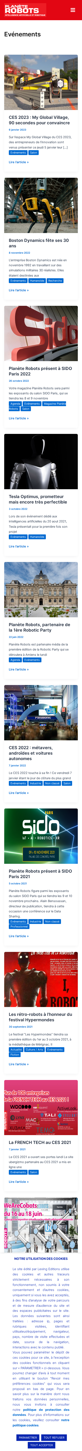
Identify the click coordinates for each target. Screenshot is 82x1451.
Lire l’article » (19, 162)
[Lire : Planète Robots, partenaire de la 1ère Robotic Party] (41, 589)
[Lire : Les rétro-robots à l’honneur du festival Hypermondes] (41, 979)
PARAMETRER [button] (28, 1437)
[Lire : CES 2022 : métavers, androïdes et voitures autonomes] (41, 712)
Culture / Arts (34, 1049)
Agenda (15, 403)
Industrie (35, 783)
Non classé (52, 783)
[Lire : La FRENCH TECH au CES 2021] (41, 1107)
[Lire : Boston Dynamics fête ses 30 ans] (41, 205)
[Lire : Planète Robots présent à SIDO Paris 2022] (41, 333)
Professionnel (19, 926)
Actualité (16, 1049)
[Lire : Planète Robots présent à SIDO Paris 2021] (41, 836)
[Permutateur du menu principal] (73, 10)
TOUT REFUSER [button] (54, 1437)
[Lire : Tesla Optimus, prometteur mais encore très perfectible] (41, 461)
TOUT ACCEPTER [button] (41, 1445)
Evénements (18, 152)
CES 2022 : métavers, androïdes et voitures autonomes (31, 753)
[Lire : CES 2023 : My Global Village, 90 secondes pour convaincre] (41, 82)
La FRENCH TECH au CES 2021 (40, 1142)
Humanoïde (37, 280)
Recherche (55, 280)
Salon (33, 152)
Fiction (15, 1054)
